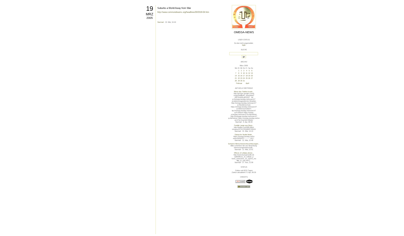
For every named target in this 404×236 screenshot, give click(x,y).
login (244, 45)
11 (246, 73)
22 (239, 78)
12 (249, 73)
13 (252, 73)
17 (244, 76)
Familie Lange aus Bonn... (244, 125)
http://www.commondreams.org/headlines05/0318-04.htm (183, 12)
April (247, 83)
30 (241, 81)
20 (252, 76)
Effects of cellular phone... (244, 153)
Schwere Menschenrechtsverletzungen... (244, 144)
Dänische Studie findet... (244, 135)
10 (244, 73)
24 (244, 78)
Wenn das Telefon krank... (244, 92)
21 (236, 78)
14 (236, 76)
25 (247, 78)
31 (244, 81)
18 (247, 76)
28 (236, 81)
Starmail (160, 22)
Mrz (149, 14)
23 (241, 78)
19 (149, 8)
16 (241, 76)
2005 (149, 17)
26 (249, 78)
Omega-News (244, 32)
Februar (239, 83)
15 (239, 76)
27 (252, 78)
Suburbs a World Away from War (174, 8)
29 (239, 81)
